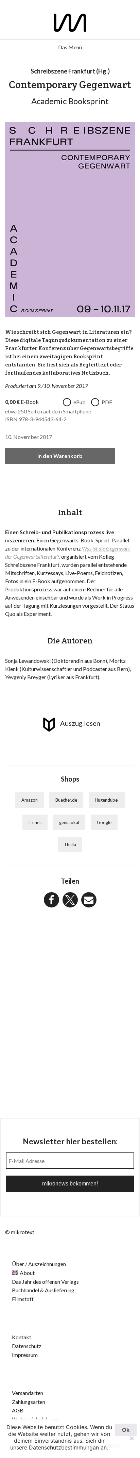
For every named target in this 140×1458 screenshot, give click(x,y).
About (27, 1272)
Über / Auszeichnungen (39, 1264)
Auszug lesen (80, 723)
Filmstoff (23, 1299)
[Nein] (131, 1438)
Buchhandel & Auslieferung (43, 1290)
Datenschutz (26, 1346)
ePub (79, 402)
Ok (125, 1429)
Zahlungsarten (28, 1401)
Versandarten (27, 1393)
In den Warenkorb (60, 456)
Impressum (25, 1354)
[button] (51, 899)
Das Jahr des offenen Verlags (45, 1281)
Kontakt (21, 1337)
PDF (107, 402)
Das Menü (70, 47)
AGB (17, 1410)
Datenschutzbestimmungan (64, 1447)
